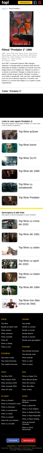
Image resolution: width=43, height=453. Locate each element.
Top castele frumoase (9, 364)
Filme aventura (7, 333)
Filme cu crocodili (7, 424)
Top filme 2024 (6, 376)
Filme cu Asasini (7, 400)
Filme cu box (6, 347)
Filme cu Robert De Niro (31, 412)
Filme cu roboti (6, 414)
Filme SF (4, 340)
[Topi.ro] (5, 2)
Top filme (4, 323)
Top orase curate (7, 358)
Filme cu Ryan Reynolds (31, 415)
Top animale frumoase (30, 351)
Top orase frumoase (8, 361)
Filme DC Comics (28, 383)
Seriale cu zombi (28, 330)
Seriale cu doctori (28, 337)
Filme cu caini (27, 361)
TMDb (11, 448)
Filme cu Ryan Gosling (30, 419)
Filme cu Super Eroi (29, 376)
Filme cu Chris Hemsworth (27, 428)
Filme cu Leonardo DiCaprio (29, 401)
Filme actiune (6, 330)
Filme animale (27, 358)
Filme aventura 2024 (9, 383)
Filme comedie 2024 (9, 386)
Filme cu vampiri (7, 417)
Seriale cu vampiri (29, 327)
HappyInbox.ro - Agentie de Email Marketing (21, 446)
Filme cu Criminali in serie (11, 404)
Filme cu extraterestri (9, 410)
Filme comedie (6, 337)
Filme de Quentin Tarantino (28, 423)
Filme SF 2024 (6, 389)
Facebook (13, 440)
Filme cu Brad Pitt (28, 405)
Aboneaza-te (25, 2)
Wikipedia (17, 448)
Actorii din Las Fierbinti (9, 420)
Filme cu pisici (27, 364)
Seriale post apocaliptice (31, 340)
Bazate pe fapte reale (9, 327)
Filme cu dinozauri (8, 407)
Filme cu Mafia (6, 343)
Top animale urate (29, 354)
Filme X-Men (27, 389)
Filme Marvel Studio (29, 379)
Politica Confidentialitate (25, 450)
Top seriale (26, 323)
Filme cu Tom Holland (30, 409)
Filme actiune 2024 (8, 379)
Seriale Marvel (27, 333)
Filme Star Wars (28, 386)
